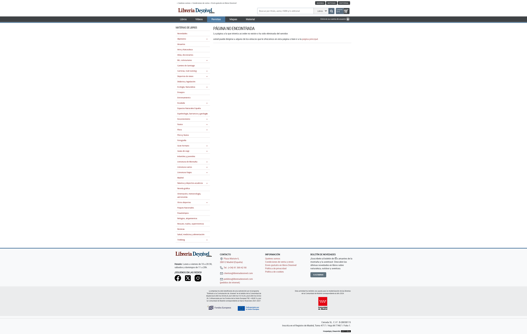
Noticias (332, 3)
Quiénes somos (184, 3)
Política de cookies (274, 271)
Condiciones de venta (200, 3)
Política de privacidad (275, 268)
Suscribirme (318, 275)
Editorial (343, 3)
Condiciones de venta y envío (279, 261)
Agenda (320, 3)
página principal (310, 39)
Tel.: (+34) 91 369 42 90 (234, 267)
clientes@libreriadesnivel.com (238, 273)
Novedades (182, 33)
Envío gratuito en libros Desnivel (223, 3)
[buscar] (331, 11)
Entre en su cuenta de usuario (333, 19)
